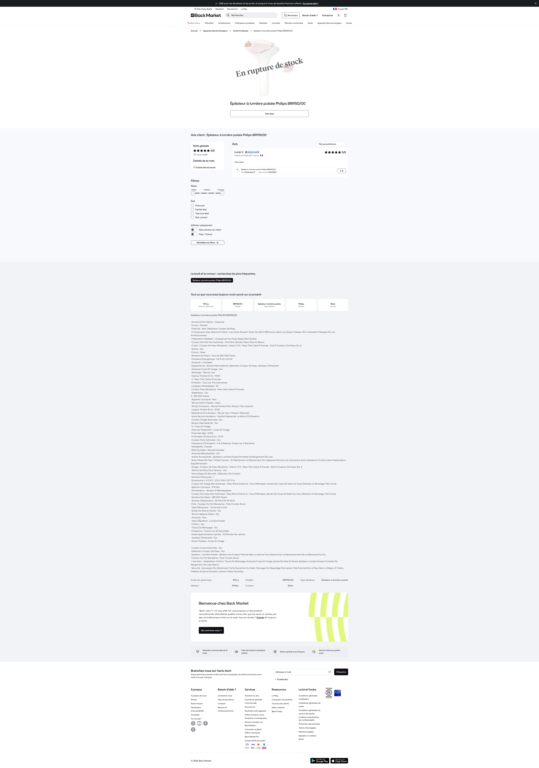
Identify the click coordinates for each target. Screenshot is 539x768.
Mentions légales (306, 731)
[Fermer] (535, 3)
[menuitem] (224, 23)
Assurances (250, 707)
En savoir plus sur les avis (205, 167)
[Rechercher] (228, 15)
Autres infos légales (307, 728)
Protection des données (309, 724)
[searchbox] (253, 15)
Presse (194, 699)
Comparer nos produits (282, 699)
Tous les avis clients (280, 703)
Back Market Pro (252, 736)
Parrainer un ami (252, 695)
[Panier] (345, 15)
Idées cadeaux (278, 707)
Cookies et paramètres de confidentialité (309, 718)
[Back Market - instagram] (193, 723)
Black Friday (277, 711)
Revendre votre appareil (255, 711)
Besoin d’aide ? (310, 15)
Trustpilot (195, 714)
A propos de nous (199, 695)
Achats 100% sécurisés (255, 740)
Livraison (222, 703)
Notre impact (197, 703)
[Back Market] (206, 15)
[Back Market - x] (193, 729)
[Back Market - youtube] (199, 723)
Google (260, 617)
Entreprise (327, 15)
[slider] (193, 193)
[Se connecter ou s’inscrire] (338, 15)
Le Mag (275, 695)
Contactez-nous (225, 695)
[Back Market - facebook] (205, 723)
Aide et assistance (226, 699)
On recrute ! (196, 718)
